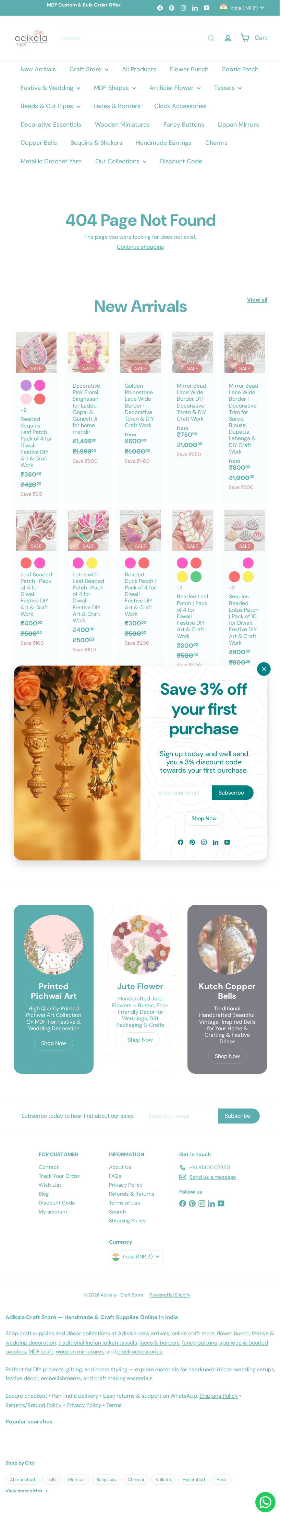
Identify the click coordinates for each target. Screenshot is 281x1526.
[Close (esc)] (259, 669)
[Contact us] (260, 1502)
